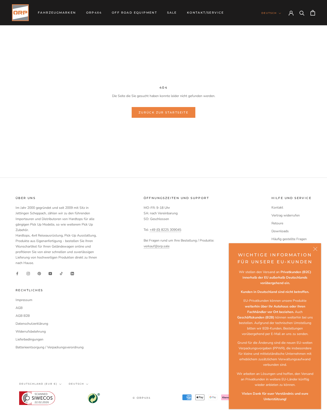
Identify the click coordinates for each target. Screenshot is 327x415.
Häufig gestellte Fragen (289, 239)
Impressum (24, 300)
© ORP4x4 (142, 397)
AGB (19, 308)
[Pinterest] (39, 273)
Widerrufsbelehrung (31, 331)
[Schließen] (315, 249)
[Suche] (301, 12)
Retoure (277, 223)
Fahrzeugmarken (57, 12)
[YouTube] (50, 273)
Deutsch (269, 13)
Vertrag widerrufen (285, 215)
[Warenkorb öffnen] (312, 13)
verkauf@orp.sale (156, 246)
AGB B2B (23, 315)
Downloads (280, 231)
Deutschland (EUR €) (38, 383)
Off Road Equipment (134, 12)
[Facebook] (17, 273)
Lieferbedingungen (29, 339)
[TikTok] (61, 273)
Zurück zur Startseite (163, 112)
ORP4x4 (94, 12)
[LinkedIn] (72, 273)
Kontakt (277, 207)
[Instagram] (28, 273)
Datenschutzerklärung (32, 323)
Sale (172, 12)
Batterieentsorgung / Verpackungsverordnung (50, 347)
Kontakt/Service (205, 12)
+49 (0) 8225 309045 (165, 229)
